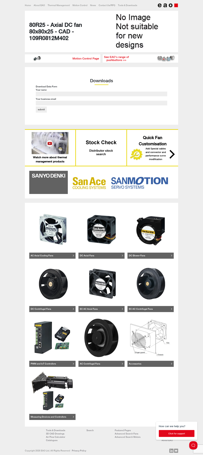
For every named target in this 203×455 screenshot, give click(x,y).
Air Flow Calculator (55, 437)
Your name (41, 90)
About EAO (39, 5)
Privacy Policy (79, 450)
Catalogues (51, 440)
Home (28, 5)
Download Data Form (46, 92)
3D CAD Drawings (55, 433)
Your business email (46, 99)
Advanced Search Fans (126, 433)
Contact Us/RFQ (107, 5)
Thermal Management (59, 5)
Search (90, 430)
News (93, 5)
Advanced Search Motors (127, 437)
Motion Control (79, 5)
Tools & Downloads (127, 5)
